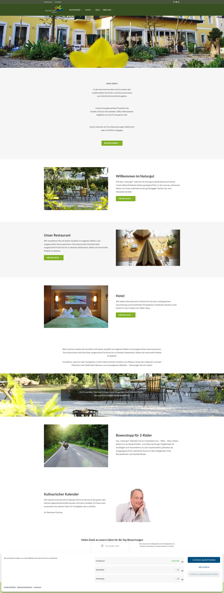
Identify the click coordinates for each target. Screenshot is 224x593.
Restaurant (75, 10)
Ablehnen (204, 567)
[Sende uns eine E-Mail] (176, 2)
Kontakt (58, 2)
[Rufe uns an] (179, 2)
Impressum (37, 587)
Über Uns (107, 10)
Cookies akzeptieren (203, 560)
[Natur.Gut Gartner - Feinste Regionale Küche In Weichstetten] (54, 10)
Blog (98, 10)
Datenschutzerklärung (24, 587)
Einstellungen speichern (204, 574)
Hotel (88, 10)
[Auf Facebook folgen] (174, 2)
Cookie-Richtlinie (10, 587)
